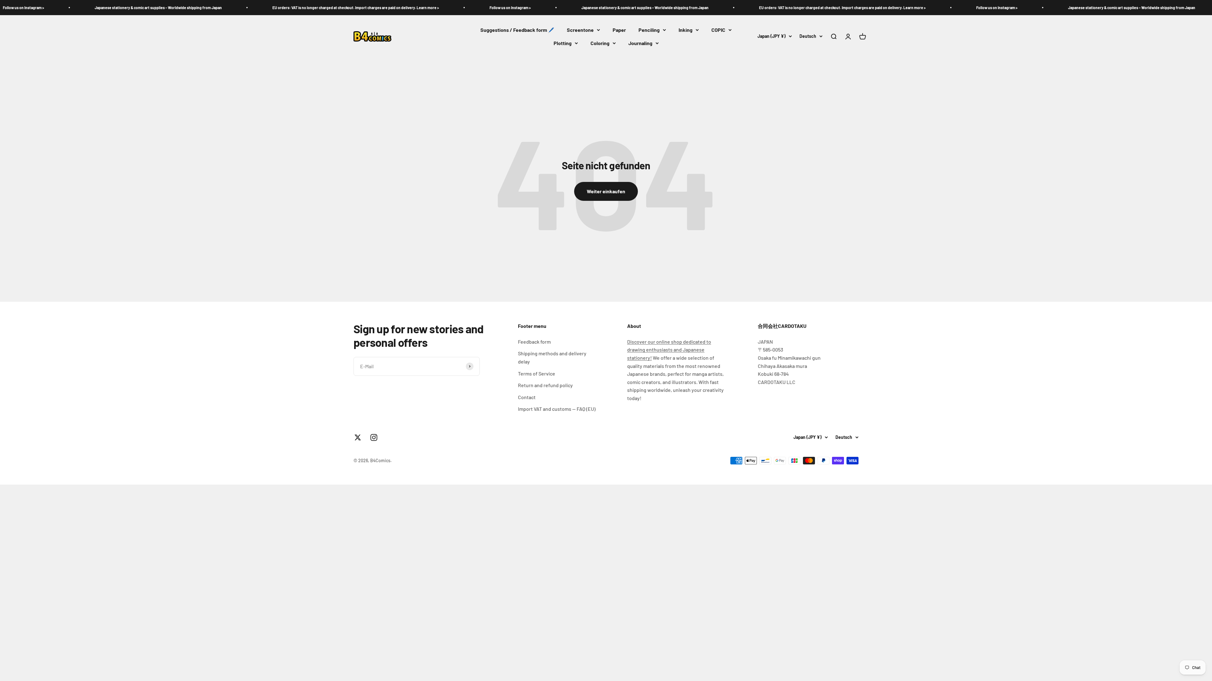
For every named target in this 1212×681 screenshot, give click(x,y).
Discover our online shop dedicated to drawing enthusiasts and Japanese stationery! (669, 350)
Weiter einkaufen (606, 191)
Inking (685, 30)
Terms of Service (536, 373)
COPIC (718, 30)
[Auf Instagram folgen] (374, 437)
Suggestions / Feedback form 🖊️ (517, 30)
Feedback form (534, 342)
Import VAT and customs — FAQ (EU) (557, 409)
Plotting (563, 43)
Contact (527, 397)
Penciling (649, 30)
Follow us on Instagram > (442, 7)
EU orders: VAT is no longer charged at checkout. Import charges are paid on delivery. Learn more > (288, 7)
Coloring (600, 43)
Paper (619, 30)
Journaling (640, 43)
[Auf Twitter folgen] (358, 437)
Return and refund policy (545, 385)
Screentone (580, 30)
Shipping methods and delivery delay (552, 357)
